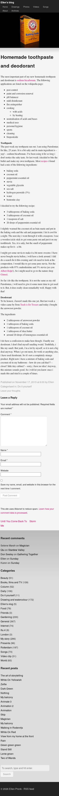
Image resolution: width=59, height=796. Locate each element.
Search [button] (7, 774)
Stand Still (6, 749)
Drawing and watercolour (14, 599)
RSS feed (29, 789)
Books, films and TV (11, 582)
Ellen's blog (7, 2)
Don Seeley (7, 554)
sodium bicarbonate (26, 80)
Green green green (11, 745)
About (5, 10)
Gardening (6, 617)
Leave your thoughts (10, 390)
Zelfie (4, 684)
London (5, 634)
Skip (3, 714)
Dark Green (7, 688)
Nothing (5, 693)
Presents (5, 643)
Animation (6, 710)
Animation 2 (7, 706)
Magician (24, 545)
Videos (36, 6)
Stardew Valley (16, 550)
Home (5, 6)
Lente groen (7, 753)
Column (5, 586)
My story (5, 638)
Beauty (4, 578)
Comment (6, 414)
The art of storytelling (12, 675)
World (4, 660)
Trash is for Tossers (29, 304)
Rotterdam (6, 647)
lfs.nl (3, 630)
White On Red (8, 732)
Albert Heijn (6, 270)
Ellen (51, 382)
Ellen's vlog (7, 604)
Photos (26, 6)
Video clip (6, 656)
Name (4, 450)
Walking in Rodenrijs (12, 727)
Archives (15, 10)
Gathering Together (27, 554)
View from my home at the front (17, 736)
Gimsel (4, 274)
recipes (44, 161)
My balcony (7, 697)
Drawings (15, 6)
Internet (5, 625)
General (5, 621)
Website (4, 470)
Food (3, 608)
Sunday (14, 558)
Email (4, 460)
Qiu (2, 550)
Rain (3, 740)
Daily (3, 591)
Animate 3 (6, 701)
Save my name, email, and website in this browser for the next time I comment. (28, 486)
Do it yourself (25, 386)
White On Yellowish (11, 680)
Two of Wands (8, 758)
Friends (5, 612)
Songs (45, 6)
